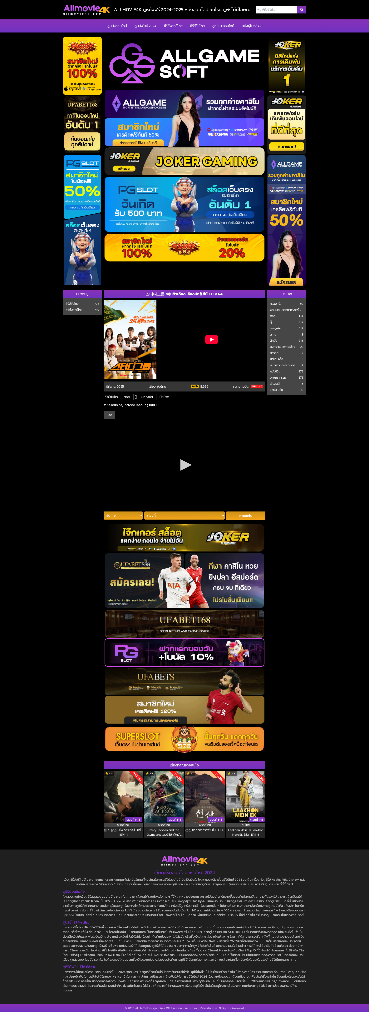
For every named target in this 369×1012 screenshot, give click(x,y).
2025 (120, 386)
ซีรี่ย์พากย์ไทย (173, 25)
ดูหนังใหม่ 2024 (145, 25)
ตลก (127, 397)
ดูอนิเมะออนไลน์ (223, 25)
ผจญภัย (147, 397)
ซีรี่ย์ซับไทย (197, 25)
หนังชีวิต (163, 397)
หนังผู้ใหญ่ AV (252, 25)
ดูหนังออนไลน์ (117, 25)
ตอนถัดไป (245, 515)
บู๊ (136, 397)
